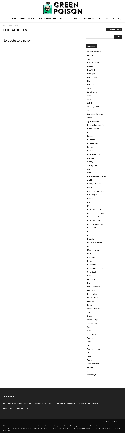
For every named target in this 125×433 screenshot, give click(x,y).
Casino (90, 95)
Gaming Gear (92, 165)
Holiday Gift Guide (94, 184)
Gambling (91, 158)
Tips (88, 352)
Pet (101, 19)
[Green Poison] (62, 8)
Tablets (90, 338)
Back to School (93, 62)
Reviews (90, 301)
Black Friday (92, 77)
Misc (89, 246)
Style (89, 330)
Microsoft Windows (95, 242)
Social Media (92, 323)
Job (88, 206)
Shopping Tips (92, 319)
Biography (91, 73)
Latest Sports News (95, 224)
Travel (89, 360)
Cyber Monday (93, 121)
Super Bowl (91, 334)
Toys (89, 356)
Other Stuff (91, 272)
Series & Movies (93, 308)
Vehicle (90, 367)
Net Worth (91, 257)
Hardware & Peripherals (96, 176)
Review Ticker (92, 297)
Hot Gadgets (92, 195)
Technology (91, 345)
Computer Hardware (95, 114)
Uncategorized (93, 364)
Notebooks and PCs (95, 268)
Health (63, 19)
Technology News (94, 349)
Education (91, 136)
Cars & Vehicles (88, 19)
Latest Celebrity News (95, 213)
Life (88, 235)
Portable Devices (94, 286)
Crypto (89, 118)
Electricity (91, 140)
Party (89, 275)
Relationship (92, 294)
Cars (89, 88)
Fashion (74, 19)
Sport (89, 327)
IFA (88, 202)
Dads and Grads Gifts (95, 125)
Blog (89, 81)
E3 (88, 132)
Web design (91, 375)
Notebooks (91, 264)
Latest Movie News (95, 217)
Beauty (90, 66)
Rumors (90, 305)
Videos (89, 371)
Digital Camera (93, 129)
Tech (22, 19)
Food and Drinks (93, 154)
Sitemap (110, 19)
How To (90, 198)
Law (88, 231)
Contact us (105, 422)
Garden (90, 169)
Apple (89, 59)
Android (90, 55)
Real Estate (91, 290)
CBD (89, 99)
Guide (89, 173)
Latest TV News (93, 228)
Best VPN (91, 70)
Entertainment (92, 143)
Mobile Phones (93, 250)
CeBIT (89, 103)
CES (88, 110)
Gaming (31, 19)
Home (14, 19)
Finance (90, 151)
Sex (88, 312)
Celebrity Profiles (93, 106)
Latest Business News (96, 209)
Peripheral (91, 279)
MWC (89, 253)
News (89, 261)
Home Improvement (47, 19)
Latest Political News (95, 220)
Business (90, 84)
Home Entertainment (95, 191)
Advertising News (94, 51)
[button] (119, 19)
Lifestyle (90, 239)
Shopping (90, 316)
